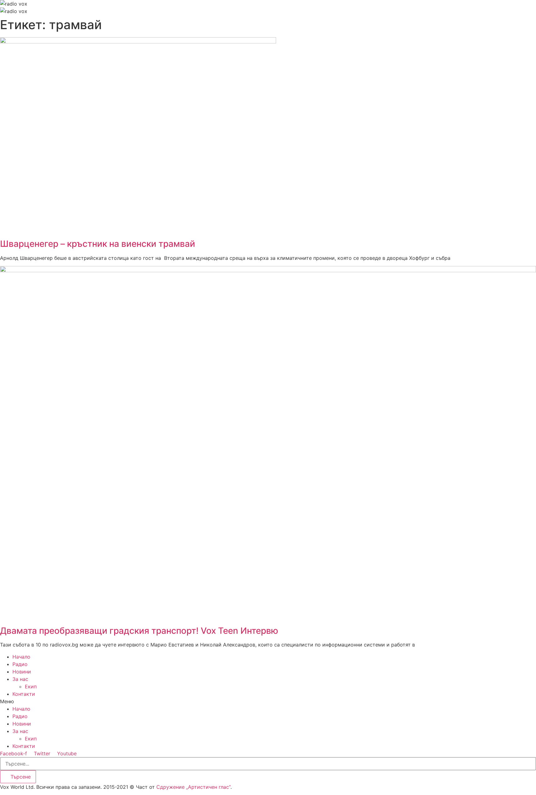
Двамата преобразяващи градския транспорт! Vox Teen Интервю (139, 630)
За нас (20, 679)
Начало (21, 657)
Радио (20, 664)
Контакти (23, 694)
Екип (31, 686)
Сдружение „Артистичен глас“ (193, 787)
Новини (21, 671)
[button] (268, 701)
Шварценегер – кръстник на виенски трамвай (97, 243)
